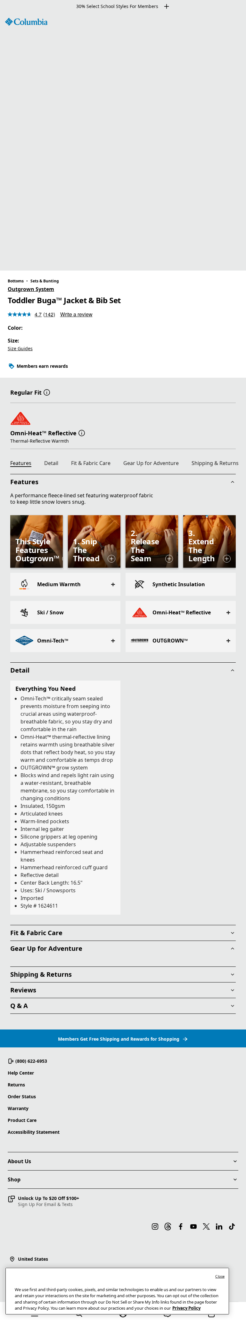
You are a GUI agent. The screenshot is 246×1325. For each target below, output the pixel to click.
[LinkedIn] (219, 1226)
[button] (47, 392)
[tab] (23, 464)
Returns (16, 1085)
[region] (123, 142)
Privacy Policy (186, 1308)
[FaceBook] (180, 1226)
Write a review (76, 314)
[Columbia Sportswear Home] (26, 22)
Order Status (22, 1096)
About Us (19, 1161)
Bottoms (16, 281)
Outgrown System (31, 289)
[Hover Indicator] (111, 559)
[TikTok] (232, 1226)
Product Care (22, 1120)
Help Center (21, 1073)
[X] (206, 1226)
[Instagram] (155, 1226)
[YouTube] (193, 1226)
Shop (14, 1179)
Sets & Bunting (44, 281)
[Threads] (167, 1226)
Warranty (18, 1108)
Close (220, 1276)
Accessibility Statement (34, 1132)
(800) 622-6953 (31, 1061)
